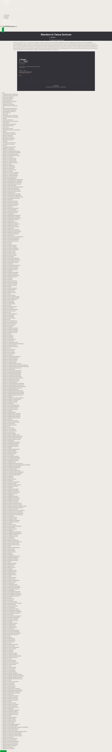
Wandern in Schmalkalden (9, 590)
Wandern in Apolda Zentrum (9, 169)
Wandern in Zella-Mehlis (8, 722)
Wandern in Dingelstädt (8, 256)
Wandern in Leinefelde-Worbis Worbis (11, 474)
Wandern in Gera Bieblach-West (10, 322)
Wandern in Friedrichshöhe (9, 303)
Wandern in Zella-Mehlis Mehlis (10, 725)
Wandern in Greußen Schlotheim (10, 358)
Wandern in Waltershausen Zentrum (11, 693)
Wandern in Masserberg (8, 477)
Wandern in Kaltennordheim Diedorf (11, 435)
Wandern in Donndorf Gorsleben (10, 266)
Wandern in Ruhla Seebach (9, 564)
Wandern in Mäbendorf (8, 476)
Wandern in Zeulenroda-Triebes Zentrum (12, 735)
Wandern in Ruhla (7, 561)
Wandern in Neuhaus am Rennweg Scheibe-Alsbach (15, 506)
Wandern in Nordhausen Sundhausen (11, 520)
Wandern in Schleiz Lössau (9, 579)
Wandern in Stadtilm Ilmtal (9, 624)
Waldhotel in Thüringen (8, 148)
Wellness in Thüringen (8, 747)
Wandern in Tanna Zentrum (9, 648)
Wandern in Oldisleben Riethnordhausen (12, 533)
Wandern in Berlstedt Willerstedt (10, 211)
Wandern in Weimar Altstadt (9, 703)
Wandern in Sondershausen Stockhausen (12, 611)
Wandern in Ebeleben (8, 271)
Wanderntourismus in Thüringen (10, 744)
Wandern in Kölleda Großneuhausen (11, 449)
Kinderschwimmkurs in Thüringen (11, 117)
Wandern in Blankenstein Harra (10, 222)
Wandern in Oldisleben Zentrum (10, 536)
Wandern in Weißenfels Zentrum (10, 714)
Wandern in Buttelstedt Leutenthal (11, 238)
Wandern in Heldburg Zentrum (10, 402)
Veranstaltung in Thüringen (9, 147)
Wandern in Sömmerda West (9, 604)
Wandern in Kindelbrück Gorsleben (11, 443)
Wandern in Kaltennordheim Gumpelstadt (12, 436)
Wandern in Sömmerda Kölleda (10, 601)
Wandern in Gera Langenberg (9, 323)
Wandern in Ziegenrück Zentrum (10, 742)
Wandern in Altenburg (8, 157)
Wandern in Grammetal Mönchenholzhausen (13, 343)
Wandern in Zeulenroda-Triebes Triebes (12, 734)
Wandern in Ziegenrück (8, 737)
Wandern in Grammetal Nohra (10, 345)
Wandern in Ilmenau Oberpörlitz (10, 420)
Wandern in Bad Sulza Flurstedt (10, 201)
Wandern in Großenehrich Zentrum (11, 379)
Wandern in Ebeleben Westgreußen (11, 275)
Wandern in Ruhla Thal (8, 566)
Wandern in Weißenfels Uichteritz (10, 713)
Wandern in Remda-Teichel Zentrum (11, 544)
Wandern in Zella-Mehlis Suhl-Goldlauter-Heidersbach (15, 727)
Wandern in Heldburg (8, 396)
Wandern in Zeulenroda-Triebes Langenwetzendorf (15, 731)
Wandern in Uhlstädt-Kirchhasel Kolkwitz (12, 674)
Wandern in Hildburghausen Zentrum (11, 417)
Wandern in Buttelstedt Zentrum (10, 241)
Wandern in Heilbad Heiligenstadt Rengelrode (13, 393)
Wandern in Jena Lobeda (8, 427)
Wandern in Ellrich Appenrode (10, 288)
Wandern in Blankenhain (8, 214)
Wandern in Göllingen (8, 326)
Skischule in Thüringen (8, 137)
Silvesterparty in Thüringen (9, 134)
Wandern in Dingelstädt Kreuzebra (11, 261)
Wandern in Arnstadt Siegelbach (10, 175)
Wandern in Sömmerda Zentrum (10, 606)
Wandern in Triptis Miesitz (9, 670)
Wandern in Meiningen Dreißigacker (11, 482)
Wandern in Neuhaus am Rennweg (11, 502)
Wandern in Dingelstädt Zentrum (10, 262)
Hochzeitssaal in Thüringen (9, 111)
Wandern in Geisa (7, 312)
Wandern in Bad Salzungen (9, 192)
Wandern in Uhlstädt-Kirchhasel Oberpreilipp (13, 675)
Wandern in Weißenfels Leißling (10, 711)
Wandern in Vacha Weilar (8, 684)
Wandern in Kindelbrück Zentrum (10, 446)
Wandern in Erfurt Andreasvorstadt (11, 296)
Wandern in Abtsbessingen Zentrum (11, 155)
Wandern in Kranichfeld (8, 454)
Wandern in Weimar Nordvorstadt (11, 704)
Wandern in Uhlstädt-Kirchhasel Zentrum (12, 678)
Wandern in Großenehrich (9, 369)
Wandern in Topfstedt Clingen (10, 653)
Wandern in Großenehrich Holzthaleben (12, 370)
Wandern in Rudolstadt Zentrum (10, 560)
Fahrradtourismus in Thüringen (10, 105)
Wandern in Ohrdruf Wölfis (9, 527)
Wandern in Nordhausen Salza (10, 519)
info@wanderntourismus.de (25, 72)
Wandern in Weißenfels (8, 708)
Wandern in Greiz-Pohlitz (9, 353)
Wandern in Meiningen (8, 480)
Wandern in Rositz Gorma (9, 549)
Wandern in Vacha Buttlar (9, 683)
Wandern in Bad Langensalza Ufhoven (11, 189)
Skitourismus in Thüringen (9, 138)
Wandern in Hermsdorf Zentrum (10, 409)
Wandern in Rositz (7, 546)
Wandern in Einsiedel (7, 278)
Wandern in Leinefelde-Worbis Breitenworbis (13, 472)
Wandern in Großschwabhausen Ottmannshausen (14, 386)
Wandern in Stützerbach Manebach (11, 631)
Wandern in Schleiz (7, 576)
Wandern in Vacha (7, 680)
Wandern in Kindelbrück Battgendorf (11, 442)
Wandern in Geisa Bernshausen (10, 313)
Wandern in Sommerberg (8, 598)
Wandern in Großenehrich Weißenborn (12, 375)
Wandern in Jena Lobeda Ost (9, 429)
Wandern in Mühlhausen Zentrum (10, 500)
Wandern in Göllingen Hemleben (10, 329)
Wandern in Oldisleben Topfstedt (10, 534)
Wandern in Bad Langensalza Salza (11, 188)
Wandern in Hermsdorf (8, 403)
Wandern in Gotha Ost (8, 335)
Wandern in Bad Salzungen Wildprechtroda (13, 196)
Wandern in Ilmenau (7, 419)
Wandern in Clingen (7, 242)
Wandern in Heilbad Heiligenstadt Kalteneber (13, 392)
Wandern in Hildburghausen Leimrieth (12, 413)
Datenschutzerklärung (8, 98)
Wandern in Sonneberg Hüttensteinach (12, 616)
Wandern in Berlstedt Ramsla (9, 209)
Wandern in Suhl (6, 636)
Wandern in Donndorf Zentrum (10, 269)
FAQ (4, 107)
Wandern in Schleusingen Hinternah (11, 586)
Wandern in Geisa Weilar (8, 316)
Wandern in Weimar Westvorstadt (10, 707)
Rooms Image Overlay (8, 128)
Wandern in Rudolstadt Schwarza (10, 557)
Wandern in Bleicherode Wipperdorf (11, 232)
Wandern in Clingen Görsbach (10, 245)
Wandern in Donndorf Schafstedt (10, 268)
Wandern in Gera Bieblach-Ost (10, 320)
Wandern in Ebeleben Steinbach (10, 273)
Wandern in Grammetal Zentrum (10, 346)
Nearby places (6, 122)
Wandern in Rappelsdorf (8, 537)
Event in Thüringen (7, 102)
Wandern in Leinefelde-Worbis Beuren (11, 470)
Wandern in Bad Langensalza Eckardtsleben (13, 186)
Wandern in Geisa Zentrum (9, 318)
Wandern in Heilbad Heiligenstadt (10, 389)
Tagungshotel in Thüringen (9, 142)
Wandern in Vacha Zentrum (9, 685)
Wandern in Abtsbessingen (9, 149)
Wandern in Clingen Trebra (9, 251)
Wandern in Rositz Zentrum (9, 551)
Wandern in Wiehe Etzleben (9, 718)
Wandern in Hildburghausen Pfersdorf (11, 415)
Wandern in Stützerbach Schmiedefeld (12, 633)
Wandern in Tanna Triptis (9, 646)
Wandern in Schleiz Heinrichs (9, 577)
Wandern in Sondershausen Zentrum (11, 613)
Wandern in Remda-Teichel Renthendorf (12, 541)
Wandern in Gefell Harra (8, 308)
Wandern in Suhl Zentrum (9, 641)
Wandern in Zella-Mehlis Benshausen (11, 724)
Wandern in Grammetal (8, 340)
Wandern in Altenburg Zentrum (10, 162)
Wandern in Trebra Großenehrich (10, 663)
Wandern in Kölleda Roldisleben (10, 452)
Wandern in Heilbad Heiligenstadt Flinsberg (13, 390)
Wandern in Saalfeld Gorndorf (10, 571)
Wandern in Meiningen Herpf (9, 483)
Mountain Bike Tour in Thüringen (10, 121)
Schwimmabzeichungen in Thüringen (11, 129)
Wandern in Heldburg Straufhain (10, 400)
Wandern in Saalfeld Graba (9, 573)
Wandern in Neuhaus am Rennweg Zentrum (13, 507)
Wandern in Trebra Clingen (9, 660)
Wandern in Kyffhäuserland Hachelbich (12, 466)
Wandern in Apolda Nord (8, 165)
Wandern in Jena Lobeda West (10, 430)
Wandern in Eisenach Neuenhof (10, 282)
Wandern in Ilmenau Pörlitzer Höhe (11, 422)
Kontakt (23, 9)
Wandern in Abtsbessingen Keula (10, 154)
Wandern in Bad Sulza (8, 199)
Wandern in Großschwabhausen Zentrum (12, 387)
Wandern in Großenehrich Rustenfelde (12, 373)
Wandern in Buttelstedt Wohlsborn (11, 239)
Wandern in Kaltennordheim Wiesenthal (12, 437)
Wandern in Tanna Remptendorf (10, 644)
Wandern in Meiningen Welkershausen (12, 484)
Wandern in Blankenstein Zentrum (11, 226)
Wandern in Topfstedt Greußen (10, 654)
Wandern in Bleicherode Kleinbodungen (12, 231)
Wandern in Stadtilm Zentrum (10, 627)
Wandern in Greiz (7, 348)
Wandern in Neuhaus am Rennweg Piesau (12, 504)
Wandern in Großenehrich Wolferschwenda (13, 377)
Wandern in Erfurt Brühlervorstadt (11, 298)
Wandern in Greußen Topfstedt (10, 359)
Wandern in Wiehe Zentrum (9, 721)
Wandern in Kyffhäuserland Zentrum (11, 467)
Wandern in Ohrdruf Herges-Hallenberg (12, 526)
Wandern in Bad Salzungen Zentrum (11, 198)
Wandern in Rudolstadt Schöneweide (11, 556)
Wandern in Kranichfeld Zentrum (10, 460)
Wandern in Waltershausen (9, 687)
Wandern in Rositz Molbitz (9, 550)
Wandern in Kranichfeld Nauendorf (11, 459)
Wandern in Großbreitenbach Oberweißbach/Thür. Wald (16, 366)
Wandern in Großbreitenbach (9, 362)
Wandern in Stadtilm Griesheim (10, 623)
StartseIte (10, 9)
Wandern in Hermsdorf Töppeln (10, 407)
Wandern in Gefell (7, 305)
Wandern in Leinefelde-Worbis (10, 469)
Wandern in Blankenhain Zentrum (11, 219)
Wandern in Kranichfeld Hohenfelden (11, 457)
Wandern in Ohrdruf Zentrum (10, 529)
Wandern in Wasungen (8, 694)
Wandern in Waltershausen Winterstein (12, 691)
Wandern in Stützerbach (8, 628)
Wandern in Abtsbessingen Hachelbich (12, 152)
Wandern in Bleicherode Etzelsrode (11, 229)
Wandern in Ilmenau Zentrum (10, 425)
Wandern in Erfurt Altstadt (9, 295)
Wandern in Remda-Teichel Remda (11, 540)
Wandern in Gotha (7, 333)
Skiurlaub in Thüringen (8, 139)
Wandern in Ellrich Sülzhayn (9, 289)
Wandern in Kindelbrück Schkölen (11, 444)
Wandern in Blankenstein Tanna (10, 225)
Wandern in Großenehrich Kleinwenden (12, 372)
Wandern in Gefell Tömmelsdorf (10, 309)
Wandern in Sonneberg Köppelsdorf (11, 617)
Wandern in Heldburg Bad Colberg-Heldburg (13, 397)
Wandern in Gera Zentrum (9, 325)
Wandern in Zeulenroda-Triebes (10, 730)
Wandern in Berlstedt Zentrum (10, 212)
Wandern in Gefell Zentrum (9, 310)
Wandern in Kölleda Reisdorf (9, 450)
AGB (4, 92)
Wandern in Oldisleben (8, 530)
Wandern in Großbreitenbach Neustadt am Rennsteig (15, 365)
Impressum (56, 85)
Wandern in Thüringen (8, 650)
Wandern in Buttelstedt (8, 235)
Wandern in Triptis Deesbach (9, 667)
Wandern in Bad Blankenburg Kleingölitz (12, 182)
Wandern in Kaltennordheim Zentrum (11, 439)
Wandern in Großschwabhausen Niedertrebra (13, 385)
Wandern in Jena (6, 426)
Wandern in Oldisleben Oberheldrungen (12, 531)
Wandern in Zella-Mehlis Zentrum (11, 728)
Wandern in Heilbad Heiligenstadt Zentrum (13, 395)
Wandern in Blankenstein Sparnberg (11, 224)
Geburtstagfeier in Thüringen (9, 109)
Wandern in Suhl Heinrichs (9, 640)
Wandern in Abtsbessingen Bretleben (11, 151)
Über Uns (5, 145)
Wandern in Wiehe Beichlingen (10, 717)
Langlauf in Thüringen (8, 119)
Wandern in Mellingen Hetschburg (11, 489)
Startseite (53, 37)
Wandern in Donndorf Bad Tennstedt (11, 265)
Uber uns (17, 9)
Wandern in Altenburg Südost (10, 161)
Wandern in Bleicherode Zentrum (10, 234)
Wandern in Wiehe (7, 715)
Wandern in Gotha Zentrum (9, 339)
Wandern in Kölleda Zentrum (9, 453)
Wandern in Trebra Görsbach (9, 661)
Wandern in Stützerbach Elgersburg (11, 630)
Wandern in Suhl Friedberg (9, 638)
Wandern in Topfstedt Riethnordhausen (12, 655)
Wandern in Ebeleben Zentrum (10, 276)
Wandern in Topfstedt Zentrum (10, 657)
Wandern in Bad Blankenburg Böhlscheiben (13, 179)
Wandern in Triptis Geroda (9, 668)
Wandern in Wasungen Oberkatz (10, 697)
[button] (9, 30)
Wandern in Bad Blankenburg (9, 178)
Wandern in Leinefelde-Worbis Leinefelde (12, 473)
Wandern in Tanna (7, 643)
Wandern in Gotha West (8, 338)
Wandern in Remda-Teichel (9, 539)
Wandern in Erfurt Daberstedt (10, 299)
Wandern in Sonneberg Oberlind (10, 618)
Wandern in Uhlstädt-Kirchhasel (10, 673)
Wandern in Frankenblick (8, 302)
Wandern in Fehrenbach (8, 301)
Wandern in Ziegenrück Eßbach (10, 738)
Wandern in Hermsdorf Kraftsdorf (11, 405)
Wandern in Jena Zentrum (9, 432)
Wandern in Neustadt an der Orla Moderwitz (13, 513)
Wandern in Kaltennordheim (9, 433)
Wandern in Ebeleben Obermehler (10, 272)
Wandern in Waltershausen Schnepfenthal (12, 690)
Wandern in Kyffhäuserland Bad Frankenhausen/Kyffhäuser (16, 464)
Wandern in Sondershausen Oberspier (11, 610)
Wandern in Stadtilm (7, 621)
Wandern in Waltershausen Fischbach (11, 688)
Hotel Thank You (7, 112)
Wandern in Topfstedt (8, 651)
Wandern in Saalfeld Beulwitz (9, 570)
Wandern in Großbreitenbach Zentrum (12, 368)
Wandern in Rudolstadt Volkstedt (10, 559)
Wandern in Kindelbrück (8, 440)
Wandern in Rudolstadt (8, 554)
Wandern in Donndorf (8, 263)
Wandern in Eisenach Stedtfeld (10, 283)
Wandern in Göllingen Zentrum (10, 332)
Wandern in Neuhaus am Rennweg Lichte (12, 503)
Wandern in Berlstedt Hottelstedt (11, 208)
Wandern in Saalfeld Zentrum (10, 574)
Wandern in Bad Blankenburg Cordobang (12, 181)
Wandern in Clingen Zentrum (9, 253)
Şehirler (4, 131)
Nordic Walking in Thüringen (9, 124)
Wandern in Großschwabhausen (10, 382)
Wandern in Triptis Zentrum (9, 671)
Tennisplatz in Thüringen (9, 144)
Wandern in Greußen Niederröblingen (11, 356)
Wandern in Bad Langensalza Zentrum (12, 191)
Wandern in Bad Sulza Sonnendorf (11, 204)
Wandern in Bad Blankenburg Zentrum (12, 184)
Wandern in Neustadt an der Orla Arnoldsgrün (13, 510)
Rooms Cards (6, 127)
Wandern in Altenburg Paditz (9, 159)
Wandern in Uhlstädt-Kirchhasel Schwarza (12, 677)
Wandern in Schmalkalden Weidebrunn (12, 593)
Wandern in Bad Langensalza (9, 185)
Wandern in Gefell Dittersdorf (10, 306)
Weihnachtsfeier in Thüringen (10, 745)
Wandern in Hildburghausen (9, 412)
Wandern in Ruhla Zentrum (9, 567)
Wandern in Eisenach (7, 279)
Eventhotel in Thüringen (8, 104)
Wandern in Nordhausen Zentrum (10, 521)
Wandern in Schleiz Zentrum (9, 581)
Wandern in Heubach (7, 410)
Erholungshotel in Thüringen (9, 101)
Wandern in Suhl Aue (7, 637)
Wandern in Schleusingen (9, 583)
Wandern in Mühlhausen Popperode (11, 499)
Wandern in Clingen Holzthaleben (11, 248)
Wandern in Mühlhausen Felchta (10, 496)
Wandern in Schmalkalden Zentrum (11, 596)
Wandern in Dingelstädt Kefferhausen (11, 259)
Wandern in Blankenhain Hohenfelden (11, 215)
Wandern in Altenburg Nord (9, 158)
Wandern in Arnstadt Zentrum (10, 176)
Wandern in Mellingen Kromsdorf (10, 490)
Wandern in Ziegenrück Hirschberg (11, 741)
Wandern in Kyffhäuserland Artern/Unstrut (13, 463)
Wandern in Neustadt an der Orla (10, 509)
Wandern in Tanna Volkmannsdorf (11, 647)
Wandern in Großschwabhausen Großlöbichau (13, 383)
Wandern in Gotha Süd (8, 336)
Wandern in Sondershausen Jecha (10, 608)
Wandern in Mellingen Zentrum (10, 493)
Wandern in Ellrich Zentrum (9, 292)
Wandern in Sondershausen (9, 607)
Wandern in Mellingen (8, 487)
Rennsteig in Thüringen (8, 125)
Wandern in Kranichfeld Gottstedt (11, 456)
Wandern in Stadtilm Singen (9, 626)
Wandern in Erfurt (7, 293)
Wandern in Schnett (7, 597)
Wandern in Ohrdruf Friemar (9, 524)
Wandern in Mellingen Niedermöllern (11, 492)
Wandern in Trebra (7, 658)
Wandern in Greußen (7, 355)
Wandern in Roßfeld (7, 553)
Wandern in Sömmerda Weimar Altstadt (12, 603)
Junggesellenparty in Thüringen (10, 115)
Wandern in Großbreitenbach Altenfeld (12, 363)
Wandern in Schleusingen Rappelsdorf (12, 587)
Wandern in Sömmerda (8, 600)
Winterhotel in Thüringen (9, 748)
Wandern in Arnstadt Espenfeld (10, 174)
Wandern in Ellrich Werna (9, 291)
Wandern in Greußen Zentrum (10, 360)
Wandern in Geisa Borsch (8, 315)
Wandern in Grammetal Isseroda (10, 342)
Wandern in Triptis (7, 665)
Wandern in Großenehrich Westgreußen (12, 376)
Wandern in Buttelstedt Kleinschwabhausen (13, 236)
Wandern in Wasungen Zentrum (10, 700)
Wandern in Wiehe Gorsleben (9, 720)
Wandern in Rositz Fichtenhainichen (11, 547)
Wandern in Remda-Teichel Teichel (11, 543)
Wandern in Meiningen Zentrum (10, 486)
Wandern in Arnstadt (8, 171)
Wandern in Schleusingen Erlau (10, 584)
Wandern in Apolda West (8, 168)
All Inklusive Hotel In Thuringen (10, 94)
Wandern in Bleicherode (8, 228)
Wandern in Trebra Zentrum (9, 664)
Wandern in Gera (6, 319)
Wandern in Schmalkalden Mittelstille (11, 591)
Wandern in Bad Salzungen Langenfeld (12, 195)
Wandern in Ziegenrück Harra (10, 740)
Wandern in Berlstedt (8, 206)
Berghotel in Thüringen (8, 97)
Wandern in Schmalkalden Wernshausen (12, 594)
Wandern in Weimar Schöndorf (10, 705)
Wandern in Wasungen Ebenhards (10, 695)
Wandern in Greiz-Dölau (8, 350)
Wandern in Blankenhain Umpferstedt (11, 218)
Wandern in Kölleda (7, 447)
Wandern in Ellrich (7, 286)
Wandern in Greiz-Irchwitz (9, 352)
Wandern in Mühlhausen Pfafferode (11, 497)
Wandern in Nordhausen (8, 516)
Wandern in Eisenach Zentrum (10, 285)
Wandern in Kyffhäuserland (9, 462)
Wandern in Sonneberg (8, 614)
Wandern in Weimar (7, 701)
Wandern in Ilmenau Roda (9, 423)
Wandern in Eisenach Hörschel (10, 281)
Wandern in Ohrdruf (7, 523)
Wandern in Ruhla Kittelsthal (9, 563)
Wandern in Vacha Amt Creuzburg (11, 681)
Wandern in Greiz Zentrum (9, 349)
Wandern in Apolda (7, 164)
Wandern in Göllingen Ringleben (10, 330)
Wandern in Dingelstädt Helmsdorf (11, 258)
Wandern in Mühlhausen (8, 494)
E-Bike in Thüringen (7, 100)
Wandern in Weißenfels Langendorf (11, 710)
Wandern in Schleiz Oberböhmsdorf (11, 580)
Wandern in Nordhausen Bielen (10, 517)
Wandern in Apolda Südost (9, 167)
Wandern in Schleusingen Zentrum (11, 588)
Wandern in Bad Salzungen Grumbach (11, 194)
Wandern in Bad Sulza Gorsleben (10, 202)
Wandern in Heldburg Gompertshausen (12, 399)
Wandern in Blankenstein (8, 221)
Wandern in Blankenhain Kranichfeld (11, 216)
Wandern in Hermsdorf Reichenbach (11, 406)
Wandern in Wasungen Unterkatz (10, 698)
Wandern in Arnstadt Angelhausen (11, 172)
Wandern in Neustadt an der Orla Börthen (12, 512)
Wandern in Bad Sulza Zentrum (10, 205)
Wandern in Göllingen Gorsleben (10, 328)
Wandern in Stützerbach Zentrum (11, 634)
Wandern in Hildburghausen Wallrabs (11, 416)
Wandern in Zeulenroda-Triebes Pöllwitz (12, 732)
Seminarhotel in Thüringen (9, 132)
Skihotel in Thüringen (8, 135)
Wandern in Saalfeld (7, 569)
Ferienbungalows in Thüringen (10, 108)
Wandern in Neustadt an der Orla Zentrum (13, 514)
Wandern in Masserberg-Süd (9, 479)
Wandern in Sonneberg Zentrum (10, 620)
